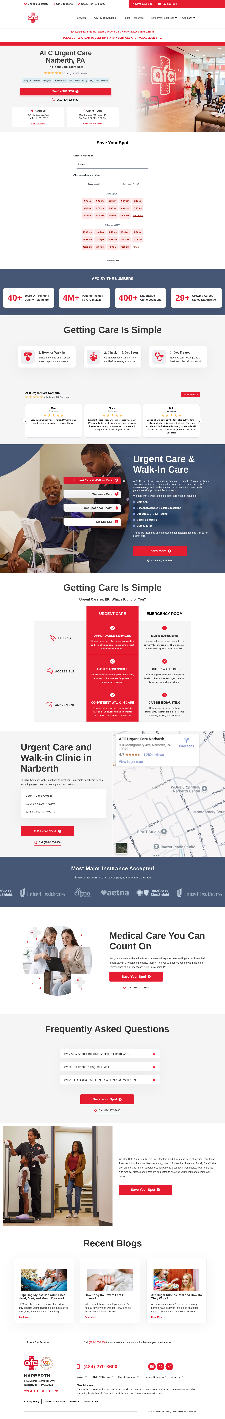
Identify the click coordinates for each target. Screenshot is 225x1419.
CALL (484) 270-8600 (93, 4)
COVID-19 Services (105, 18)
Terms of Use (91, 1401)
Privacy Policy (31, 1401)
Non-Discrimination (54, 1401)
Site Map (74, 1401)
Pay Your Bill (169, 4)
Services (81, 18)
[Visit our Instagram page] (169, 1366)
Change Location (38, 4)
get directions (45, 831)
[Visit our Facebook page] (152, 1366)
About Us (187, 18)
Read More (24, 1317)
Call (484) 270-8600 (67, 100)
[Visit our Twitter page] (160, 1366)
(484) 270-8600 (97, 1342)
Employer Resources (162, 18)
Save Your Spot (144, 4)
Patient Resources (134, 18)
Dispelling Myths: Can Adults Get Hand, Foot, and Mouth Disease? (42, 1296)
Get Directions (64, 4)
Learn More (158, 551)
